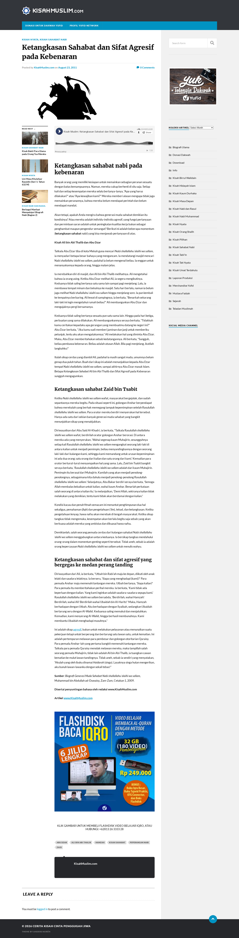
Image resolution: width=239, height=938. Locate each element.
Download (178, 162)
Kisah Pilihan (180, 239)
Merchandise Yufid (183, 285)
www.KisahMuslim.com (78, 698)
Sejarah (177, 300)
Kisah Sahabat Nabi (53, 39)
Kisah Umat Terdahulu (185, 270)
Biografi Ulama (181, 147)
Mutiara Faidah (181, 293)
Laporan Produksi (183, 277)
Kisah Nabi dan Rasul (184, 208)
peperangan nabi (139, 842)
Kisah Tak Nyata (182, 262)
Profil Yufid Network (84, 25)
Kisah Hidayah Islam (184, 185)
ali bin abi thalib (81, 842)
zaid (59, 847)
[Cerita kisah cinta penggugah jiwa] (119, 10)
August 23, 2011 (67, 67)
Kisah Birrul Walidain (184, 177)
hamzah (100, 842)
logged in (42, 909)
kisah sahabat (117, 842)
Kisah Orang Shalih (183, 231)
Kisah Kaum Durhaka (184, 193)
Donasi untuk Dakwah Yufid (44, 25)
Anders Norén (41, 931)
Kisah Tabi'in (180, 254)
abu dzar (62, 842)
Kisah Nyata (30, 39)
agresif (77, 629)
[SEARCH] (212, 43)
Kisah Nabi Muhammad (186, 216)
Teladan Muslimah (183, 308)
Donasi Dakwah (181, 154)
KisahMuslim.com (44, 67)
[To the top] (213, 919)
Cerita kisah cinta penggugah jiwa (62, 926)
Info (175, 170)
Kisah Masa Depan (183, 201)
